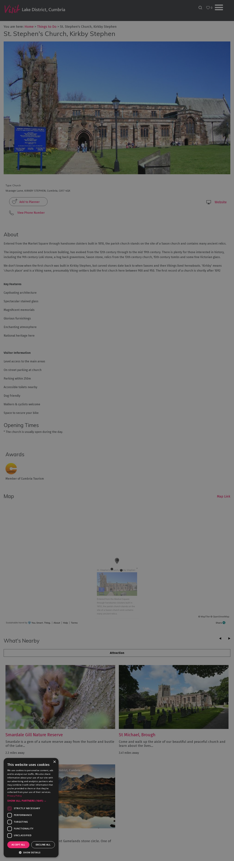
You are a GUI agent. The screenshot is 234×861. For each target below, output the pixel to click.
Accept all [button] (18, 844)
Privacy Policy (14, 795)
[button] (31, 800)
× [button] (54, 762)
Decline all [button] (43, 844)
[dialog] (117, 430)
